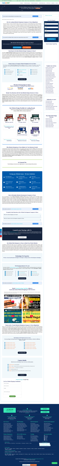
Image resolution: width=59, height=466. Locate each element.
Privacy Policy (9, 443)
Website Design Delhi (49, 118)
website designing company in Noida (16, 209)
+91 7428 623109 (9, 409)
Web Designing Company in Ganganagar (30, 347)
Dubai (52, 454)
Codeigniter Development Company (35, 425)
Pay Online (45, 408)
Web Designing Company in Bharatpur (30, 342)
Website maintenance (42, 3)
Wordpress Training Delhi (34, 439)
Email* (45, 26)
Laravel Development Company (34, 424)
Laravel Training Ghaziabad (34, 436)
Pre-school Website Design (50, 103)
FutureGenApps (19, 379)
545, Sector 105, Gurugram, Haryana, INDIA (29, 418)
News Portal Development (49, 91)
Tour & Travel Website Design (50, 107)
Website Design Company (47, 430)
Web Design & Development (7, 423)
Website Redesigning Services (50, 72)
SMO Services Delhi (20, 436)
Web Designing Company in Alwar (10, 348)
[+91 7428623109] (1, 230)
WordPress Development (49, 88)
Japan (29, 454)
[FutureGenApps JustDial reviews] (30, 88)
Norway (44, 454)
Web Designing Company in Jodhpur (10, 344)
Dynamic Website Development (50, 75)
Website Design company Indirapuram (51, 122)
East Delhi (35, 448)
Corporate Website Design (49, 90)
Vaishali (32, 448)
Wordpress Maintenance (7, 436)
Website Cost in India (49, 71)
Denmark (38, 454)
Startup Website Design (49, 68)
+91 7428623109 (38, 8)
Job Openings (23, 443)
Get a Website (45, 412)
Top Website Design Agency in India (8, 430)
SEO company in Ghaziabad (21, 438)
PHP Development (33, 423)
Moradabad (39, 448)
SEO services (48, 3)
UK (23, 454)
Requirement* (46, 33)
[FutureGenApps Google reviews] (10, 88)
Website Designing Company (7, 431)
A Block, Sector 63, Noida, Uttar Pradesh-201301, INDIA (12, 418)
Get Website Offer (22, 79)
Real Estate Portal (46, 426)
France (32, 454)
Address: (10, 366)
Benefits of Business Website (50, 67)
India (5, 454)
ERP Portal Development (47, 423)
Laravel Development (49, 79)
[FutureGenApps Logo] (6, 3)
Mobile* (46, 29)
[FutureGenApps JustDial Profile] (44, 443)
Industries (53, 3)
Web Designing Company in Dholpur (30, 345)
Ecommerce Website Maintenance (8, 439)
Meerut (14, 448)
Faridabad (17, 448)
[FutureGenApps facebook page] (1, 236)
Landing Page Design (49, 70)
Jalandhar (19, 451)
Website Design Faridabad (49, 124)
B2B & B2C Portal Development (48, 424)
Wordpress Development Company (35, 426)
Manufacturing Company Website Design (51, 106)
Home (17, 0)
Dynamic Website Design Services (21, 424)
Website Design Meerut (49, 121)
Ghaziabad (10, 448)
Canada (10, 454)
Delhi (5, 448)
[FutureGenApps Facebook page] (1, 232)
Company (21, 3)
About (20, 0)
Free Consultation (35, 37)
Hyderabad (42, 448)
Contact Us (22, 375)
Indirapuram (28, 448)
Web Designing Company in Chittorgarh (30, 344)
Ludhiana (16, 451)
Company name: (11, 364)
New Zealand (21, 454)
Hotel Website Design (49, 101)
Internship (27, 443)
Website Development (34, 3)
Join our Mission (35, 16)
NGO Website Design (49, 102)
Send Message (12, 396)
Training (30, 443)
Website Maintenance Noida (8, 438)
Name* (46, 22)
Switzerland (13, 454)
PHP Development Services (50, 92)
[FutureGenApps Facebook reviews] (20, 88)
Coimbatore (9, 449)
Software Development (49, 84)
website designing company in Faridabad (18, 283)
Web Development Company (7, 424)
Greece (35, 454)
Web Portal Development (49, 86)
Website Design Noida (49, 120)
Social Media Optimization (49, 83)
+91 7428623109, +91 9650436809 (7, 0)
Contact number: (11, 367)
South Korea (49, 454)
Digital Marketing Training (34, 440)
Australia (17, 454)
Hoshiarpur (6, 451)
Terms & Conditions (18, 443)
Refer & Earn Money (32, 0)
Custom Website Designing (49, 78)
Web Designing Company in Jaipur (10, 342)
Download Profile (38, 0)
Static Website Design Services (21, 423)
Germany (26, 454)
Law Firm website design (22, 272)
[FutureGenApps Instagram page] (1, 234)
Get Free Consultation (17, 47)
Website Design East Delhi (49, 126)
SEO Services (48, 82)
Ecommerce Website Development (51, 76)
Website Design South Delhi (50, 125)
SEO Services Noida (20, 437)
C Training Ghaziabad (34, 437)
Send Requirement (22, 278)
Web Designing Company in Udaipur (10, 345)
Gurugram (25, 448)
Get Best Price (51, 39)
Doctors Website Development (50, 109)
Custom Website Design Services (21, 427)
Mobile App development (49, 80)
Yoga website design (34, 272)
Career (26, 0)
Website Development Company (35, 431)
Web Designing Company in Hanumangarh (30, 348)
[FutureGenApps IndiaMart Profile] (44, 445)
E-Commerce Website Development (8, 425)
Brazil (46, 454)
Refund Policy (13, 443)
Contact (57, 3)
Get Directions (27, 412)
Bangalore (6, 449)
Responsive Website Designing (7, 426)
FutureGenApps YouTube (21, 288)
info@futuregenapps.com (9, 410)
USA (7, 454)
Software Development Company (8, 427)
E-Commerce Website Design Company (22, 426)
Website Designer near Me (20, 430)
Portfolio (23, 0)
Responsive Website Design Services (22, 425)
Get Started (22, 237)
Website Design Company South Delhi (35, 430)
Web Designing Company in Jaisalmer (10, 347)
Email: (10, 369)
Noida (8, 448)
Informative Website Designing (50, 74)
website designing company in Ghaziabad (17, 223)
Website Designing (27, 3)
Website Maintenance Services (50, 87)
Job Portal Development (47, 425)
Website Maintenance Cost (7, 437)
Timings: (10, 370)
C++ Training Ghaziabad (34, 438)
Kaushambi (21, 448)
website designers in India (14, 231)
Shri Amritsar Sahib (11, 451)
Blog (28, 0)
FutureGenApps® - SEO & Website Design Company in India (35, 458)
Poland (41, 454)
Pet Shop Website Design (49, 105)
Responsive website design (22, 69)
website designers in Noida (14, 267)
